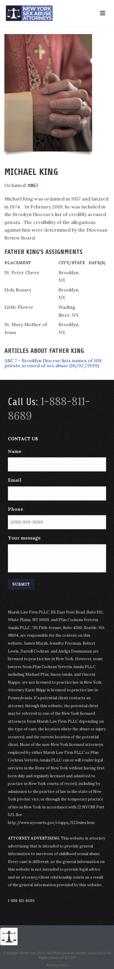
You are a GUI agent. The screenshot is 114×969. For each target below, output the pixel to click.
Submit (21, 584)
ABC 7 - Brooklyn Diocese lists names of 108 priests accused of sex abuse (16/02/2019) (52, 363)
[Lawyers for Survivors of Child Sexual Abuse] (9, 935)
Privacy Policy (57, 965)
